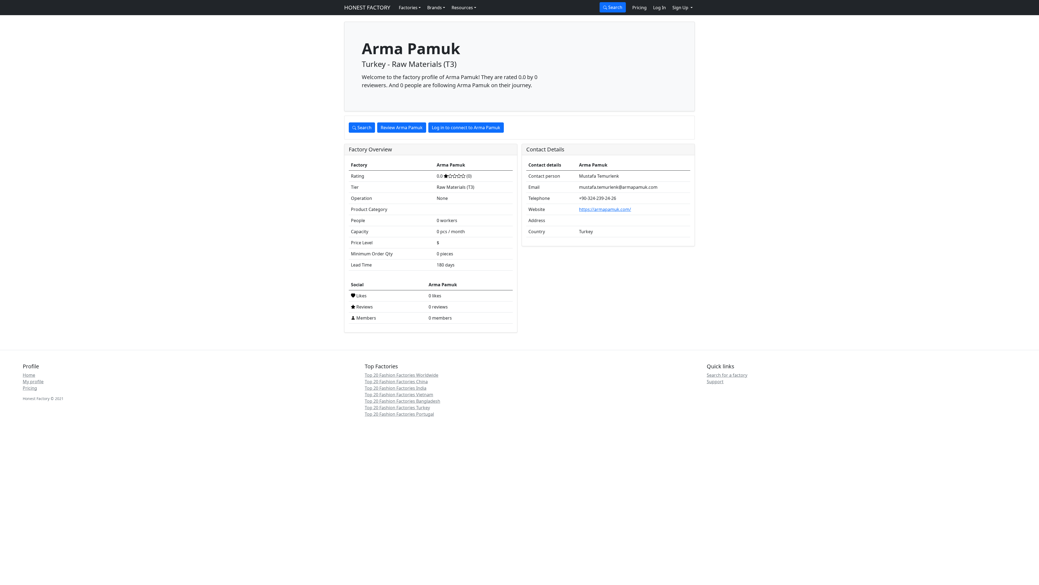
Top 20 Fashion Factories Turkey (397, 408)
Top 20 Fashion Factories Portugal (399, 414)
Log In (659, 8)
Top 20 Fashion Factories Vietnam (399, 395)
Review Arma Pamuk (402, 128)
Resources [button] (462, 8)
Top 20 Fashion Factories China (396, 382)
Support (715, 382)
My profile (33, 382)
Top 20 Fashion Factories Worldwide (401, 375)
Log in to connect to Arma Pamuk (466, 128)
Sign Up (680, 8)
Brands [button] (434, 8)
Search (614, 7)
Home (29, 375)
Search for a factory (727, 375)
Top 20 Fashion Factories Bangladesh (402, 401)
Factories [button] (408, 8)
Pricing (639, 8)
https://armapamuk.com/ (605, 209)
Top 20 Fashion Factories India (395, 388)
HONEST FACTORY (367, 7)
